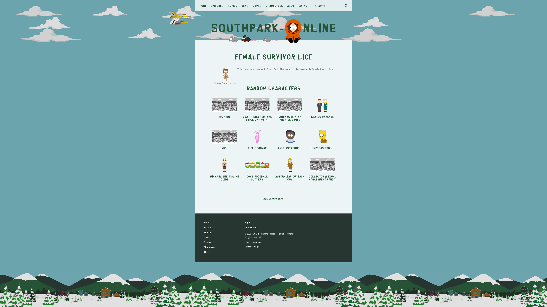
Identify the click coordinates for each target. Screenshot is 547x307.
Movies (232, 5)
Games (257, 5)
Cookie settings (251, 246)
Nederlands (250, 227)
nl (305, 5)
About (291, 5)
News (244, 5)
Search (320, 6)
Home (203, 5)
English (248, 222)
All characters (273, 198)
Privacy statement (252, 242)
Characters (274, 5)
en (300, 5)
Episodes (217, 5)
